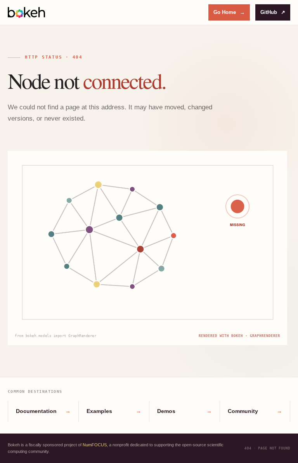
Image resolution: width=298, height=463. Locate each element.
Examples (114, 411)
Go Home (229, 12)
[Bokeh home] (26, 12)
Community (255, 411)
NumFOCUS (95, 444)
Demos (184, 411)
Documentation (43, 411)
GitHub (272, 12)
